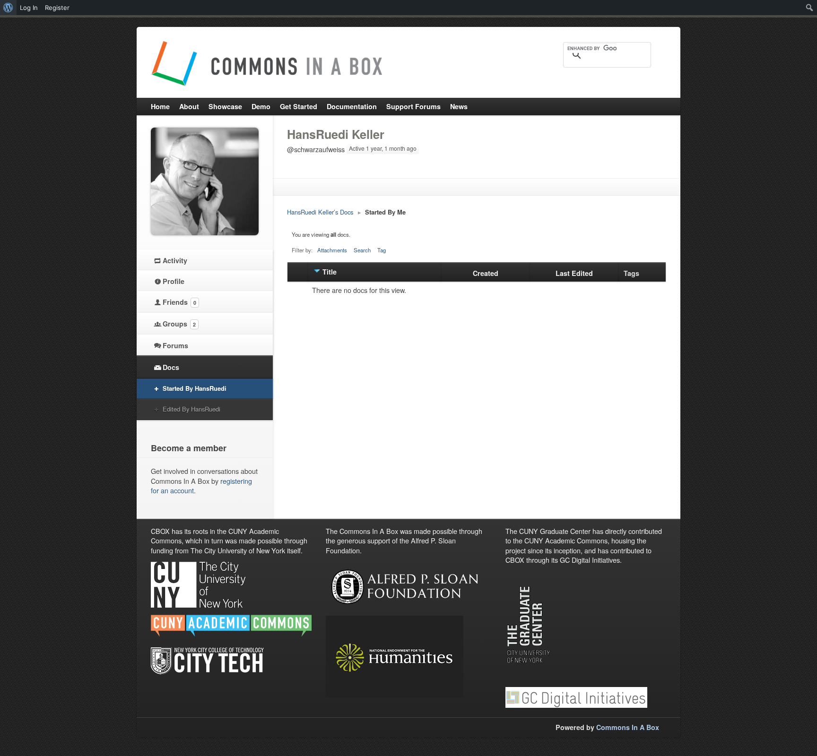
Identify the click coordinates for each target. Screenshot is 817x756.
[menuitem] (8, 7)
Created (485, 273)
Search (362, 250)
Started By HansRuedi (194, 388)
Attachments (332, 250)
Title (329, 271)
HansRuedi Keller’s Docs (320, 211)
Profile (173, 281)
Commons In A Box (627, 727)
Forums (175, 345)
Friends (179, 302)
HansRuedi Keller (335, 134)
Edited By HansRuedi (191, 408)
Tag (381, 250)
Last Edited (574, 273)
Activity (175, 260)
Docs (171, 367)
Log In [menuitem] (29, 7)
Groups (179, 323)
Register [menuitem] (57, 7)
